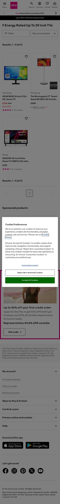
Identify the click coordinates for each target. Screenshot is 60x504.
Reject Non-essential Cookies (30, 272)
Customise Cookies (30, 265)
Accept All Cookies (30, 280)
